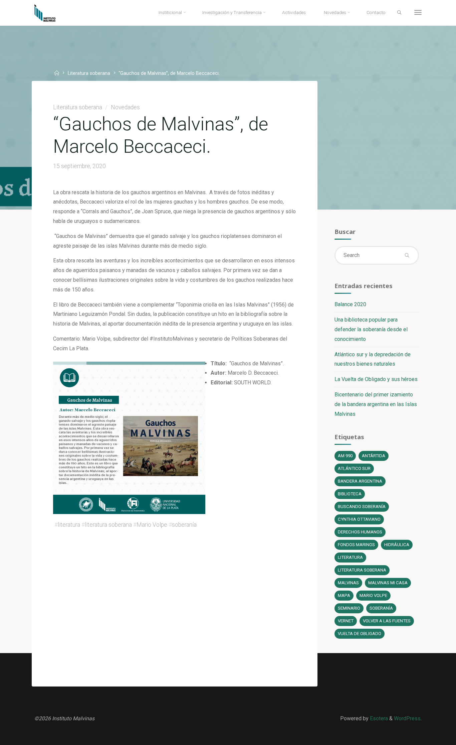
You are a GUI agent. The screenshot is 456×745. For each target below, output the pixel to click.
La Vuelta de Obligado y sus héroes (376, 379)
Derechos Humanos (360, 531)
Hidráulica (396, 544)
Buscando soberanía (362, 506)
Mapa (344, 595)
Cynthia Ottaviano (359, 519)
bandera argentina (360, 481)
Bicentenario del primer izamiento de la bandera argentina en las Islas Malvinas (375, 404)
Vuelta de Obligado (359, 633)
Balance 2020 (350, 304)
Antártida (373, 455)
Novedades (125, 107)
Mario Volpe (152, 524)
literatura (69, 524)
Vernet (346, 620)
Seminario (349, 608)
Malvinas (348, 582)
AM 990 (345, 455)
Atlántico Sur (354, 468)
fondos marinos (356, 544)
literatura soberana (108, 524)
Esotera (378, 718)
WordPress (407, 718)
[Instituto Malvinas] (49, 12)
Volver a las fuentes (387, 620)
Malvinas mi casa (388, 582)
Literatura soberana (89, 74)
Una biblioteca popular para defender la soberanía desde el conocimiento (371, 329)
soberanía (184, 524)
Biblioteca (350, 493)
